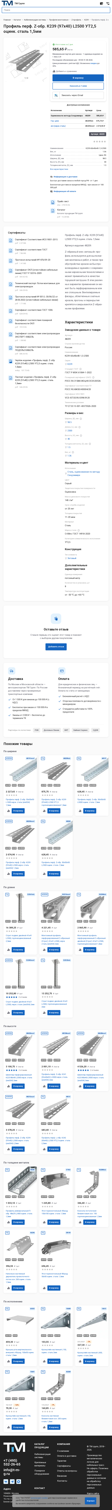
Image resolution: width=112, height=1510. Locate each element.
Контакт (39, 1488)
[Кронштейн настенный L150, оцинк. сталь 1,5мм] (20, 1400)
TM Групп (19, 3)
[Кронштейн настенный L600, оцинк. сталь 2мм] (91, 1335)
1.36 (69, 455)
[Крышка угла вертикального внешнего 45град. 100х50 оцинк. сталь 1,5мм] (20, 1335)
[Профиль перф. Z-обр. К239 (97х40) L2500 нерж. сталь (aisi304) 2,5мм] (20, 1123)
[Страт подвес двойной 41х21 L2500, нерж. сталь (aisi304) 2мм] (20, 987)
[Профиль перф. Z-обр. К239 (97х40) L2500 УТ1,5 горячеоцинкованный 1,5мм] (56, 785)
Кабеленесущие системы (35, 20)
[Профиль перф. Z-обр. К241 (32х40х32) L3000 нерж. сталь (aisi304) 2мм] (56, 1060)
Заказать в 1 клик (78, 86)
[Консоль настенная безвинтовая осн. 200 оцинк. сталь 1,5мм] (56, 1400)
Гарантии (61, 1461)
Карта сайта (93, 1493)
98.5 (69, 422)
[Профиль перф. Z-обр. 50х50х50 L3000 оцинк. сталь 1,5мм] (91, 785)
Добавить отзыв (56, 647)
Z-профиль (76, 20)
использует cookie (39, 1498)
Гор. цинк (55, 121)
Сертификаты (64, 1466)
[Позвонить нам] (108, 3)
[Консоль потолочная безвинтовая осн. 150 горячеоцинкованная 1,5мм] (91, 1197)
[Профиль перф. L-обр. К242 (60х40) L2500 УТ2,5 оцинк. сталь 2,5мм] (56, 1123)
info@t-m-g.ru (12, 1472)
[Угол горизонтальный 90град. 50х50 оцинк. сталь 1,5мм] (56, 1261)
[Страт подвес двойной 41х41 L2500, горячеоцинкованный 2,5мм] (20, 923)
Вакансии (62, 1476)
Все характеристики (59, 169)
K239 (70, 364)
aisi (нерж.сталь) (58, 126)
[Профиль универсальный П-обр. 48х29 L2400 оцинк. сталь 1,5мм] (20, 1197)
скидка (93, 63)
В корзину (78, 78)
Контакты (62, 1481)
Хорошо (90, 1501)
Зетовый (72, 558)
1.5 (69, 447)
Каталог (17, 20)
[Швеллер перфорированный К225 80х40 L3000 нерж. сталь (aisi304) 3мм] (91, 1060)
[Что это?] (80, 369)
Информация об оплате (65, 191)
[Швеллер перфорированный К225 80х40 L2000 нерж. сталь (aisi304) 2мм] (20, 1060)
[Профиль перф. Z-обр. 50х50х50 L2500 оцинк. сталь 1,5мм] (56, 848)
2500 (70, 430)
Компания (63, 1444)
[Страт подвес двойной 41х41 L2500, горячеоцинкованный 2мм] (56, 987)
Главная (7, 20)
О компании (63, 1451)
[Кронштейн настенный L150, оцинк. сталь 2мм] (56, 1335)
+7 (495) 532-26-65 (12, 1462)
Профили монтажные (58, 20)
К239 (86, 20)
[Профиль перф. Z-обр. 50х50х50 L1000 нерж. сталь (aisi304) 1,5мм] (20, 785)
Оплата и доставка (66, 1456)
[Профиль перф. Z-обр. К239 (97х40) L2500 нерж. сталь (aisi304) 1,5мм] (20, 848)
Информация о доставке (65, 177)
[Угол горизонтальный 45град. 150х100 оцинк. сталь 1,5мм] (56, 1197)
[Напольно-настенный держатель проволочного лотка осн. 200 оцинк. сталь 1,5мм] (20, 1261)
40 (69, 439)
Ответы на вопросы (67, 1471)
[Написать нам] (101, 3)
